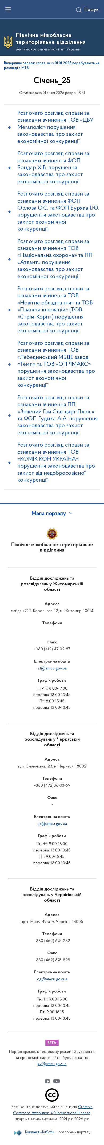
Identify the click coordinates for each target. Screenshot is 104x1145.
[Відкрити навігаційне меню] (8, 9)
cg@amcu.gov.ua (52, 979)
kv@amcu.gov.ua (52, 1064)
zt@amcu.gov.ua (52, 668)
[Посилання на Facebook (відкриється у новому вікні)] (47, 1081)
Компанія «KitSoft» (39, 1132)
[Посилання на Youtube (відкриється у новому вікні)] (56, 1081)
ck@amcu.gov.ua (52, 824)
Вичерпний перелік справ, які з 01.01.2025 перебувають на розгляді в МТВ (51, 66)
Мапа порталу (49, 514)
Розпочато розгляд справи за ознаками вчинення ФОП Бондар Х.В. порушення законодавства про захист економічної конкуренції (53, 168)
